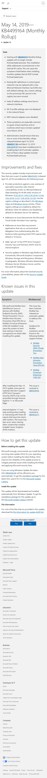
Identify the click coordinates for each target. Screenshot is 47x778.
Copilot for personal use (10, 555)
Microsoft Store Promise (10, 596)
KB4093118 (12, 144)
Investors (5, 739)
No (30, 523)
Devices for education (9, 615)
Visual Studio (7, 713)
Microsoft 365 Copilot (9, 671)
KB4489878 (12, 147)
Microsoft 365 (7, 660)
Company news (7, 731)
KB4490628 (11, 473)
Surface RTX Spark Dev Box (11, 547)
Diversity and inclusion (9, 743)
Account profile (7, 573)
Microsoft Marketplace (9, 705)
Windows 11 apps (8, 562)
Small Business (7, 675)
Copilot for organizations (10, 551)
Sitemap (5, 770)
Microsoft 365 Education (10, 622)
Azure (4, 686)
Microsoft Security (8, 652)
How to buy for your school (10, 626)
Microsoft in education (9, 611)
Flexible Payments (8, 600)
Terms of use (30, 770)
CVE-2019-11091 (21, 195)
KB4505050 (34, 390)
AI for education (7, 638)
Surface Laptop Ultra (9, 543)
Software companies (9, 709)
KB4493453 (32, 176)
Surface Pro (6, 536)
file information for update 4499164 (28, 512)
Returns (5, 585)
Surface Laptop (7, 539)
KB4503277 (34, 414)
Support (5, 8)
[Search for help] (8, 3)
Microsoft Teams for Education (12, 619)
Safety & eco (6, 774)
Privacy (23, 770)
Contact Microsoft (14, 770)
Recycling (14, 774)
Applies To (7, 42)
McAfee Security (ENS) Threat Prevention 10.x (38, 348)
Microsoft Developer (9, 690)
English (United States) (13, 757)
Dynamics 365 (7, 656)
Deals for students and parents (12, 634)
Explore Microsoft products (11, 559)
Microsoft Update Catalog (15, 499)
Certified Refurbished (9, 592)
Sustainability (7, 750)
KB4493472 (23, 57)
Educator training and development (13, 630)
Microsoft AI (6, 649)
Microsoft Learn (7, 694)
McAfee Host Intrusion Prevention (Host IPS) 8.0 (38, 361)
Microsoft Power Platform (10, 664)
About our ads (23, 774)
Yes (16, 523)
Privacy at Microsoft (8, 735)
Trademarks (39, 770)
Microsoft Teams (8, 668)
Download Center (8, 577)
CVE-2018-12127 (12, 198)
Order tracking (7, 589)
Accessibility (6, 747)
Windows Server (21, 204)
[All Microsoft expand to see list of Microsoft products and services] (3, 3)
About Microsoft (7, 728)
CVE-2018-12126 (36, 195)
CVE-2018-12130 (28, 198)
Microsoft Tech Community (11, 701)
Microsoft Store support (10, 581)
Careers (5, 724)
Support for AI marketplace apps (12, 698)
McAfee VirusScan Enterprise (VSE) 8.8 (37, 374)
